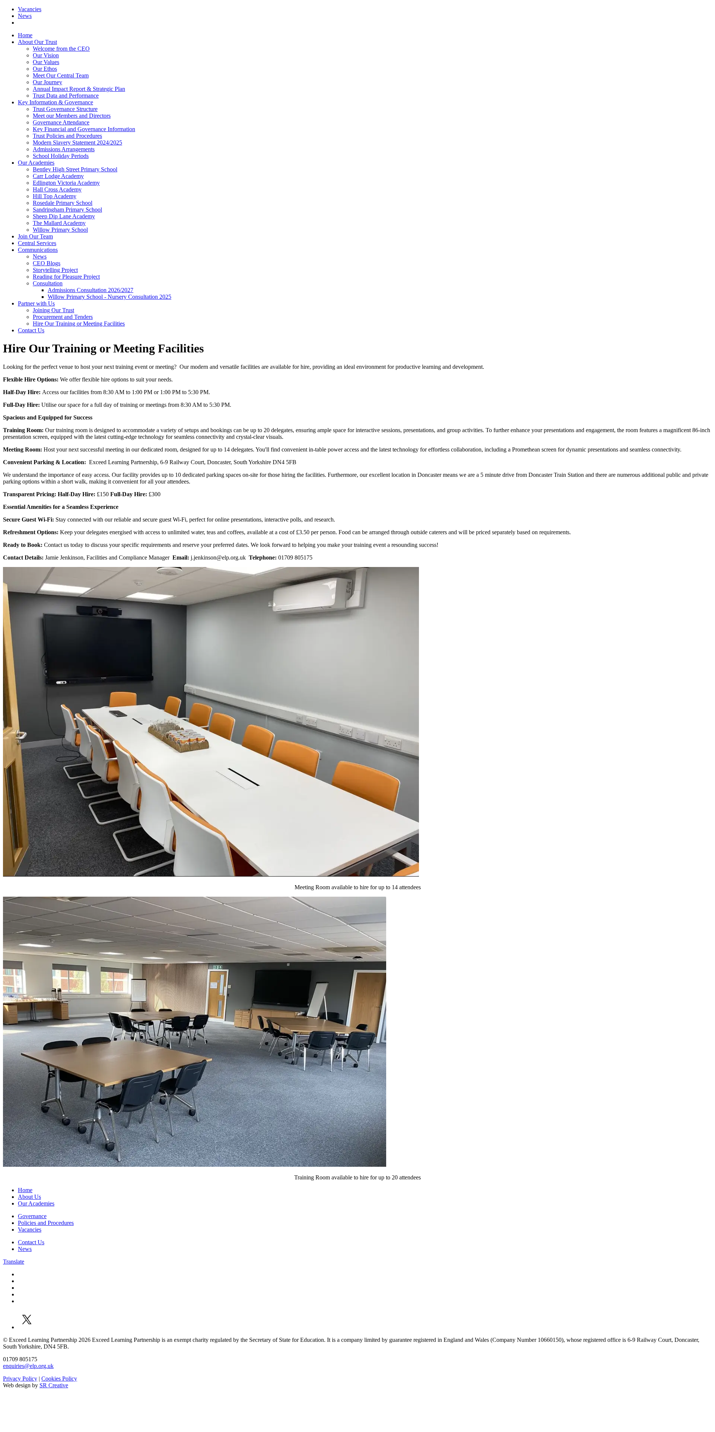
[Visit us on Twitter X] (27, 1327)
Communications (38, 250)
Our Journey (47, 82)
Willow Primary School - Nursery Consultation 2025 (109, 297)
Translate (13, 1261)
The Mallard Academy (59, 223)
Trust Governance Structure (65, 109)
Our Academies (36, 162)
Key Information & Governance (55, 102)
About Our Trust (37, 42)
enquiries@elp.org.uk (28, 1366)
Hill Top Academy (54, 196)
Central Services (37, 243)
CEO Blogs (46, 263)
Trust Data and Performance (66, 95)
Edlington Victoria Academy (66, 183)
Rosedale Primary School (62, 203)
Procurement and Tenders (63, 317)
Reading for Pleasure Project (66, 276)
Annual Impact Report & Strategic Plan (79, 89)
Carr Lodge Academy (58, 176)
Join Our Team (35, 236)
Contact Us (31, 330)
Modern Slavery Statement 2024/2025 (77, 142)
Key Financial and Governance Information (84, 129)
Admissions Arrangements (64, 149)
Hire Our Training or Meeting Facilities (79, 323)
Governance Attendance (61, 122)
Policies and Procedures (46, 1223)
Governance (32, 1216)
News (25, 16)
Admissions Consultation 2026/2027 (90, 290)
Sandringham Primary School (67, 209)
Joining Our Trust (53, 310)
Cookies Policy (59, 1378)
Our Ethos (45, 69)
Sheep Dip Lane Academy (64, 216)
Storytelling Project (55, 270)
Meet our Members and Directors (72, 116)
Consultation (48, 283)
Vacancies (29, 9)
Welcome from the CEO (61, 48)
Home (25, 35)
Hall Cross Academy (57, 189)
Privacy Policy (20, 1378)
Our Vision (46, 55)
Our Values (46, 62)
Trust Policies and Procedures (67, 136)
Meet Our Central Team (61, 75)
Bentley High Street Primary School (75, 169)
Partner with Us (36, 303)
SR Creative (53, 1385)
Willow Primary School (60, 229)
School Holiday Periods (61, 156)
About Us (29, 1197)
